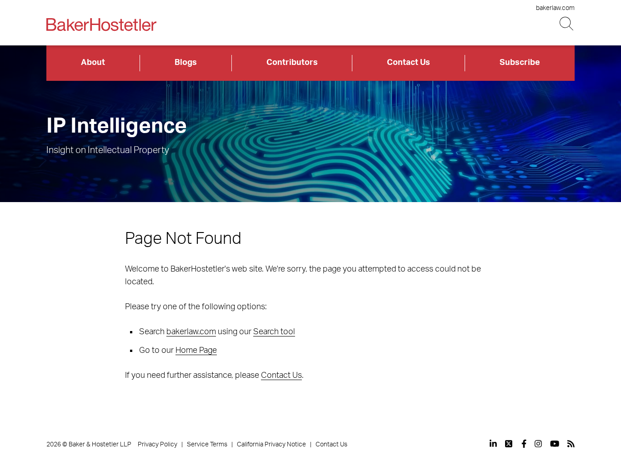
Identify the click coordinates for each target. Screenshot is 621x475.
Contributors (292, 63)
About (93, 63)
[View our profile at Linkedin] (493, 444)
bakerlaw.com (555, 8)
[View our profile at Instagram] (538, 444)
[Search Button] (567, 23)
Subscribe (520, 63)
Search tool (274, 332)
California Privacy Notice (271, 444)
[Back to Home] (101, 24)
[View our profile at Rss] (571, 444)
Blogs (186, 63)
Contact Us (408, 63)
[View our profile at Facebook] (523, 444)
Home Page (196, 350)
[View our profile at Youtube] (554, 444)
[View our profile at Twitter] (509, 444)
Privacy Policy (157, 444)
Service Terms (207, 444)
